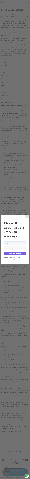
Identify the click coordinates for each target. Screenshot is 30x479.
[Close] (27, 216)
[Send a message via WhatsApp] (26, 475)
